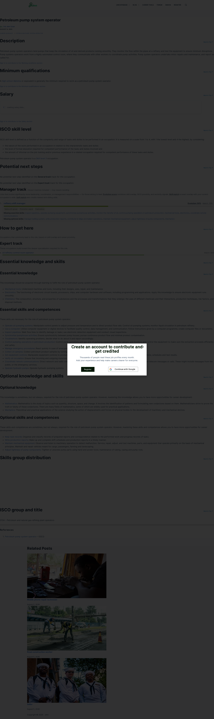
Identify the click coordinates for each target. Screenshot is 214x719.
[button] (143, 347)
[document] (107, 359)
